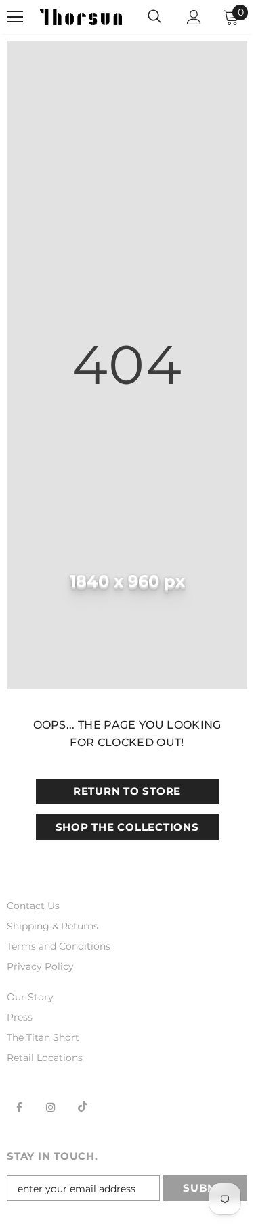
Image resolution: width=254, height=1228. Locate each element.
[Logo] (81, 17)
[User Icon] (194, 17)
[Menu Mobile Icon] (15, 17)
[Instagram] (51, 1106)
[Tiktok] (82, 1106)
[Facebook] (19, 1106)
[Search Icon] (154, 17)
